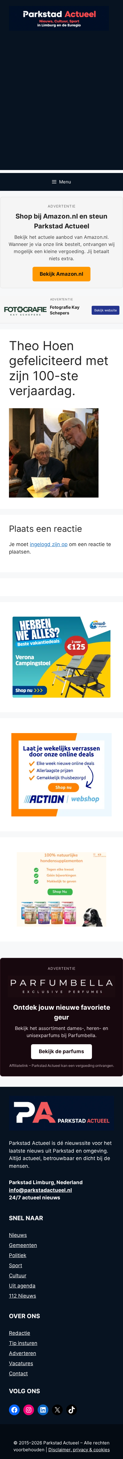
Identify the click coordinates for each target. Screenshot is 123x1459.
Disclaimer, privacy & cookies (79, 1449)
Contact (18, 1374)
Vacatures (21, 1363)
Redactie (19, 1333)
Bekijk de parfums (61, 1051)
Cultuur (17, 1276)
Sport (15, 1265)
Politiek (17, 1255)
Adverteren (22, 1353)
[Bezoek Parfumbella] (61, 986)
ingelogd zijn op (48, 544)
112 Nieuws (22, 1296)
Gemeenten (23, 1245)
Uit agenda (22, 1286)
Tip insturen (23, 1343)
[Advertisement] (61, 108)
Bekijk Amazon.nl (61, 274)
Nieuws (18, 1235)
